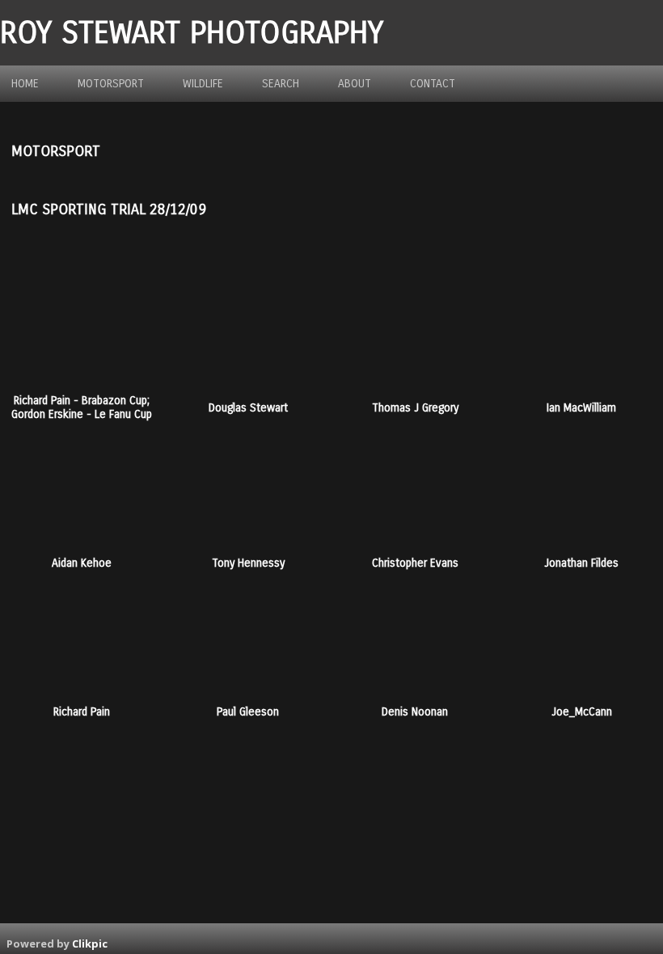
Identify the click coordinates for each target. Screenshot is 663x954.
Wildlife (203, 84)
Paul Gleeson (248, 712)
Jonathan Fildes (581, 563)
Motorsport (111, 84)
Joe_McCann (581, 712)
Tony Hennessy (248, 563)
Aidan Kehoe (82, 563)
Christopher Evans (415, 563)
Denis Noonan (415, 712)
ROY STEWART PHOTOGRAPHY (191, 33)
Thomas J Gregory (415, 408)
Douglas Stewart (248, 408)
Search (280, 84)
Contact (432, 84)
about (354, 84)
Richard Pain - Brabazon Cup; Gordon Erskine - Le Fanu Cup (81, 407)
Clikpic (90, 943)
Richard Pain (81, 712)
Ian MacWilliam (581, 408)
